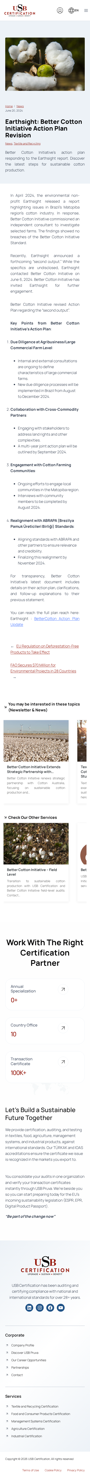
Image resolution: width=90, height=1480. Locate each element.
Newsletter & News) (29, 709)
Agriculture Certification (28, 1429)
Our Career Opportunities (28, 1360)
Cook (48, 1470)
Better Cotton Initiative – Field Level (32, 872)
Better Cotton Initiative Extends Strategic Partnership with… (34, 769)
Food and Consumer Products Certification (40, 1414)
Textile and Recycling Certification (34, 1406)
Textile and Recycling (27, 143)
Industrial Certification (26, 1436)
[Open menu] (86, 10)
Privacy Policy (76, 1470)
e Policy (57, 1470)
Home (9, 106)
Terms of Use (30, 1470)
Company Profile (22, 1345)
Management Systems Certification (35, 1421)
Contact (17, 1375)
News (20, 106)
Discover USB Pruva (24, 1353)
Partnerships (20, 1367)
